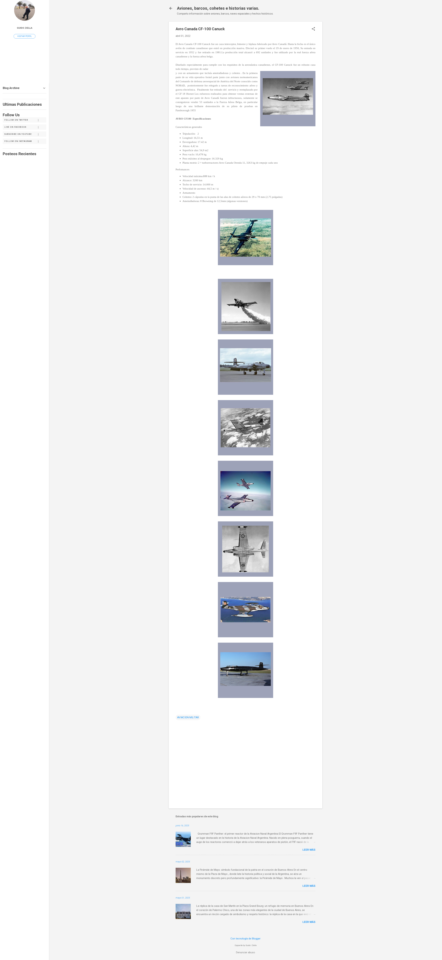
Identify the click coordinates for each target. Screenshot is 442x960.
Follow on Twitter (16, 120)
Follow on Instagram (18, 141)
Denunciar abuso (245, 952)
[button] (313, 29)
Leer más (308, 849)
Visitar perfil (24, 36)
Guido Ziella (24, 27)
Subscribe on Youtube (18, 134)
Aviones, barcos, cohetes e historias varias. (218, 8)
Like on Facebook (15, 127)
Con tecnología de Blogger (245, 938)
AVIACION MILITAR (188, 717)
